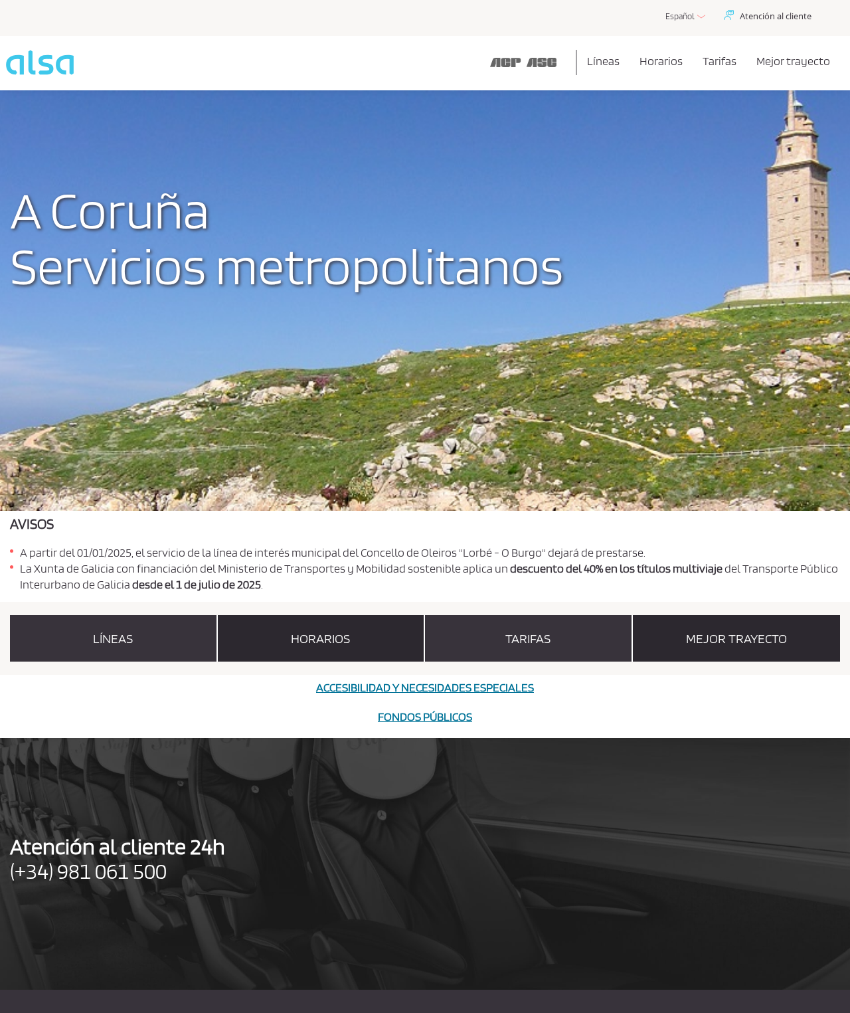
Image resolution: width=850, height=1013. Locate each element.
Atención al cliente (775, 16)
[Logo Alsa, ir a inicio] (288, 62)
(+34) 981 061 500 (88, 870)
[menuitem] (603, 61)
